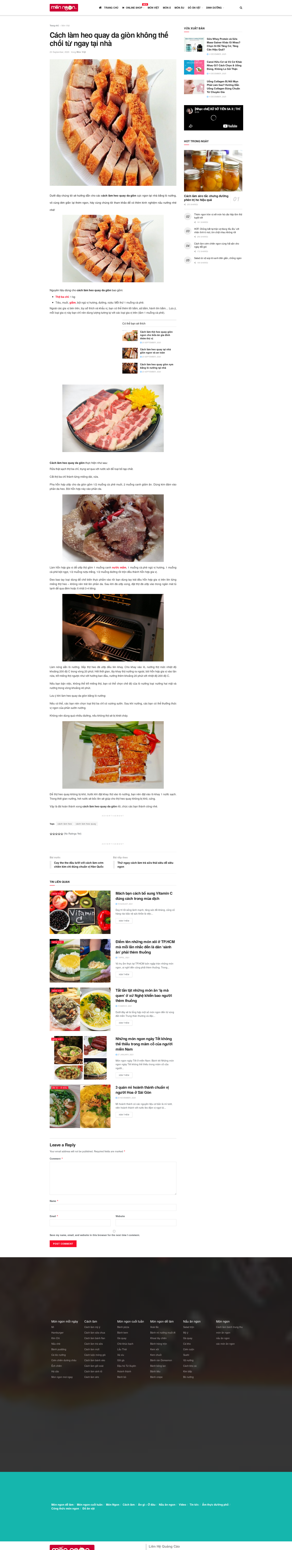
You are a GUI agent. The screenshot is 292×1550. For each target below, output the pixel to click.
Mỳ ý (185, 1332)
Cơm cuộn (188, 1349)
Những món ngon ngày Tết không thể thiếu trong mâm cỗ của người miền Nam (144, 1044)
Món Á (167, 7)
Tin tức (194, 1504)
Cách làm (129, 1504)
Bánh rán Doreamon (161, 1360)
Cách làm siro (91, 1377)
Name (54, 1201)
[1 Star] (51, 834)
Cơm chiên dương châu (63, 1360)
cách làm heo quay (86, 823)
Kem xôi (154, 1349)
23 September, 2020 (59, 51)
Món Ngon (112, 1504)
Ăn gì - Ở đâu (59, 1087)
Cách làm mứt (91, 1349)
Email (54, 1216)
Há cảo (55, 1371)
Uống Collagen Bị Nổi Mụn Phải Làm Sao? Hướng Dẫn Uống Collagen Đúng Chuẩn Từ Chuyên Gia (223, 86)
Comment (56, 1158)
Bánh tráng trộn (158, 1343)
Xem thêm (124, 920)
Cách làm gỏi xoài (93, 1365)
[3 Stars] (56, 834)
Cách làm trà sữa (93, 1343)
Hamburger (57, 1332)
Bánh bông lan (158, 1365)
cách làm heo (65, 823)
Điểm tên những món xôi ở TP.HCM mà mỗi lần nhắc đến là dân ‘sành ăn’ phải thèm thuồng (145, 947)
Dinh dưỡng (214, 7)
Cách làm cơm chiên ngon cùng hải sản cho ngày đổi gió (216, 245)
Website (120, 1216)
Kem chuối (156, 1354)
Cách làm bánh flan (94, 1338)
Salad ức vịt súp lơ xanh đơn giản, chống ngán (217, 258)
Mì (52, 1327)
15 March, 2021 (124, 1005)
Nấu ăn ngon (167, 1504)
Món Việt (153, 7)
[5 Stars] (61, 834)
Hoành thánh (124, 1371)
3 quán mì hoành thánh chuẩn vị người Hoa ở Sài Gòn (142, 1089)
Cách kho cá (190, 1365)
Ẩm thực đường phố (215, 1504)
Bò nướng (188, 1377)
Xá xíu (120, 1354)
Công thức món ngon (65, 1508)
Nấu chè (55, 1343)
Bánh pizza (123, 1327)
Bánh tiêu (155, 1371)
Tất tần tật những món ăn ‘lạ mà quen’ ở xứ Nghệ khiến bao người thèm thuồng (144, 995)
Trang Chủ (110, 7)
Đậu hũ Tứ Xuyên (126, 1365)
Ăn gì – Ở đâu (146, 1504)
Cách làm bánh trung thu (229, 1327)
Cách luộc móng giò (95, 1354)
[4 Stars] (59, 834)
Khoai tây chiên (158, 1338)
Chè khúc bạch (125, 1343)
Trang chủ (54, 25)
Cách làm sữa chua (94, 1332)
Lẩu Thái (122, 1349)
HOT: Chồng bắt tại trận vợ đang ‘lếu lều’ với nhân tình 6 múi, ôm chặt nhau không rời (216, 230)
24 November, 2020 (126, 1097)
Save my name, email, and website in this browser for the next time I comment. (95, 1235)
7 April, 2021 (123, 957)
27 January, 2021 (125, 1054)
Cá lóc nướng (58, 1354)
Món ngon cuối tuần (90, 1504)
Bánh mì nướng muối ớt (162, 1332)
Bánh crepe (156, 1377)
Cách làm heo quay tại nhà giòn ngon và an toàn (155, 351)
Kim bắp (187, 1371)
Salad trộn (188, 1327)
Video (182, 1504)
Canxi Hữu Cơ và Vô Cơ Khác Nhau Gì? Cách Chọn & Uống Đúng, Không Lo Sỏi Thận (224, 65)
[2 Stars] (53, 834)
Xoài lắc (154, 1327)
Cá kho (187, 1343)
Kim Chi (55, 1338)
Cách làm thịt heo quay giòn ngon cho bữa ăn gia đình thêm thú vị (156, 335)
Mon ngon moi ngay (62, 1377)
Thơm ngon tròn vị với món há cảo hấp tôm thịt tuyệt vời (218, 216)
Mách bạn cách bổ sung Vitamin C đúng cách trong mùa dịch (144, 895)
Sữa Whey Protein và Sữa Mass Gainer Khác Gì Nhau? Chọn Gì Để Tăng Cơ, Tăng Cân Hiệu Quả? (223, 44)
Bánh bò (121, 1377)
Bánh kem (122, 1332)
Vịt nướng (188, 1360)
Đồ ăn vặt (194, 7)
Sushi (186, 1354)
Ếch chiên (56, 1365)
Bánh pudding (58, 1349)
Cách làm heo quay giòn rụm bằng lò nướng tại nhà (156, 366)
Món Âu (179, 7)
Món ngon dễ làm (62, 1504)
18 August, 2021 (125, 903)
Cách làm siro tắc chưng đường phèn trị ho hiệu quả (206, 198)
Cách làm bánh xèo (94, 1360)
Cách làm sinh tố (93, 1371)
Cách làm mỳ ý (92, 1327)
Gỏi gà (120, 1360)
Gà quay (121, 1338)
